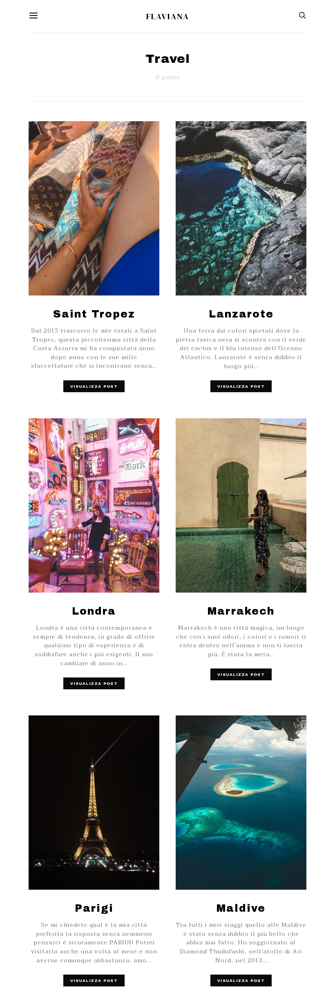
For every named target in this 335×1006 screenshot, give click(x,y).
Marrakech (241, 611)
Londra (94, 611)
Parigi (94, 908)
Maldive (241, 908)
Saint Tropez (94, 314)
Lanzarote (241, 314)
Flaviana (167, 16)
